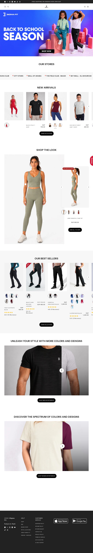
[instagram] (9, 1)
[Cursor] (61, 370)
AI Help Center (39, 542)
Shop (22, 521)
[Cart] (88, 6)
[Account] (85, 6)
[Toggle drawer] (5, 6)
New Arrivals (46, 87)
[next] (88, 106)
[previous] (4, 93)
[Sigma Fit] (46, 6)
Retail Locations (26, 529)
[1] (79, 53)
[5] (88, 53)
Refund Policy (39, 526)
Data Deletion (39, 539)
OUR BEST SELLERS (46, 258)
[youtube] (14, 1)
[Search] (8, 6)
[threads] (20, 1)
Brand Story (24, 527)
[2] (81, 53)
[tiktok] (17, 1)
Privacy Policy (39, 534)
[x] (7, 1)
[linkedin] (12, 1)
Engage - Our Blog (26, 535)
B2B (22, 524)
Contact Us (38, 531)
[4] (86, 53)
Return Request (39, 529)
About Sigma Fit (25, 532)
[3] (84, 53)
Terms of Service (40, 537)
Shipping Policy (39, 523)
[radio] (6, 125)
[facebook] (5, 1)
